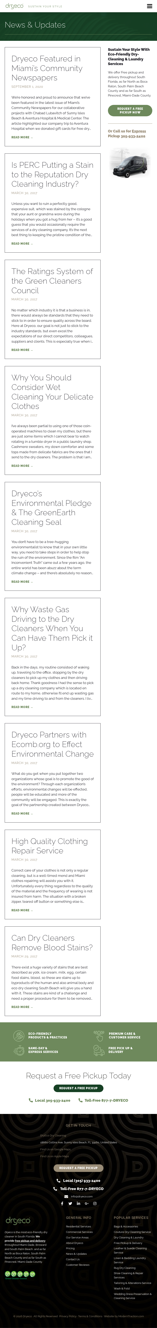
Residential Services (78, 1226)
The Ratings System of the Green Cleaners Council (52, 280)
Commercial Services (79, 1232)
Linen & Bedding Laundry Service (130, 1260)
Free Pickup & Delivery (128, 1243)
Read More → (22, 137)
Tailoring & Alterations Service (132, 1283)
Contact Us (73, 1259)
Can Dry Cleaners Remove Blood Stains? (52, 942)
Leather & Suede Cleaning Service (130, 1250)
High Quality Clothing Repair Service (49, 845)
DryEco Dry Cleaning (53, 1135)
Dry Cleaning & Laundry (129, 1237)
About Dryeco (74, 1243)
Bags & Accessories (126, 1226)
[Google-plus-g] (87, 1203)
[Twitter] (70, 1203)
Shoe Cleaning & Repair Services (128, 1275)
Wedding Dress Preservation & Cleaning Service (133, 1296)
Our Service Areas (77, 1237)
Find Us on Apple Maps (54, 1156)
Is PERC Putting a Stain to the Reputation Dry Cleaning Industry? (52, 174)
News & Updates (76, 1253)
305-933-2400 (133, 136)
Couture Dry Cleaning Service (132, 1232)
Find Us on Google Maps (55, 1149)
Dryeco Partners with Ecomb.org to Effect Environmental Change (52, 744)
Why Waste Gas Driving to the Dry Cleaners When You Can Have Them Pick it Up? (52, 628)
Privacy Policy (67, 1316)
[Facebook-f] (62, 1203)
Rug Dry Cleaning (125, 1267)
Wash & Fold (122, 1288)
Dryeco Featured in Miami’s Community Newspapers (46, 68)
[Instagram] (95, 1203)
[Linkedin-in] (78, 1203)
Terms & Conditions (90, 1316)
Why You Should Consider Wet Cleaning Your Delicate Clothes (52, 392)
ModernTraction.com (131, 1316)
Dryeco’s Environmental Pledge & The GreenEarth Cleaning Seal (51, 508)
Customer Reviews (77, 1264)
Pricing (70, 1248)
